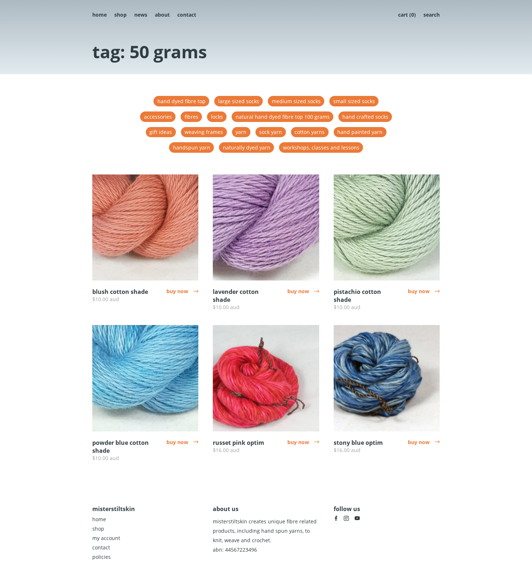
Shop (120, 14)
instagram (346, 518)
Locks (217, 116)
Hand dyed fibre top (181, 101)
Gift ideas (160, 131)
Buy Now (182, 291)
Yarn (241, 131)
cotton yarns (310, 131)
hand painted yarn (360, 131)
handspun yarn (191, 147)
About (162, 14)
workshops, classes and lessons (321, 147)
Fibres (191, 116)
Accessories (158, 116)
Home (99, 14)
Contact (186, 14)
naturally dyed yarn (246, 147)
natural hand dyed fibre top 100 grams (283, 116)
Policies (101, 556)
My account (106, 538)
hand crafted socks (365, 116)
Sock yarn (270, 131)
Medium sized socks (296, 101)
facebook (336, 518)
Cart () (407, 14)
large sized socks (238, 101)
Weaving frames (204, 131)
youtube (357, 518)
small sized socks (354, 101)
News (140, 14)
